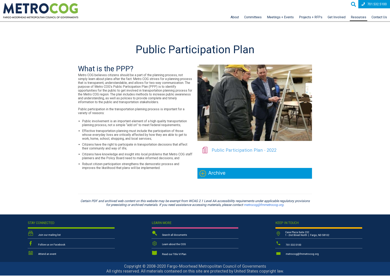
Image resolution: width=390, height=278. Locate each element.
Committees (253, 17)
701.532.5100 (377, 4)
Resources (358, 17)
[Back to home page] (40, 17)
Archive (216, 173)
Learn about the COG (173, 244)
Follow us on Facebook (51, 244)
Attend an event (47, 254)
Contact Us (379, 17)
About (235, 17)
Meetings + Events (280, 17)
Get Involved (337, 17)
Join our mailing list (49, 235)
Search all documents (174, 235)
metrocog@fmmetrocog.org (263, 205)
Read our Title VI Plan (173, 254)
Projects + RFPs (310, 17)
